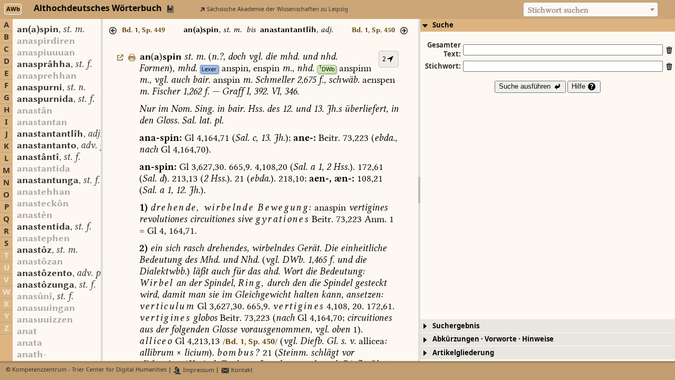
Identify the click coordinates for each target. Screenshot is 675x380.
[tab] (547, 25)
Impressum (197, 370)
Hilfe (579, 86)
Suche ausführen (526, 86)
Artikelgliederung (463, 353)
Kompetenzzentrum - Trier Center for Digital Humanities (89, 370)
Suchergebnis (455, 326)
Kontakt (241, 370)
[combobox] (590, 9)
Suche (443, 25)
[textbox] (591, 10)
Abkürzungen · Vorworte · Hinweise (493, 339)
